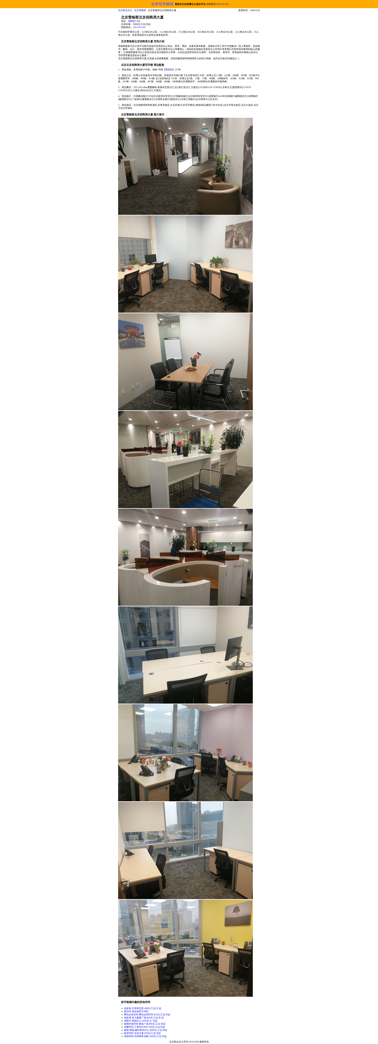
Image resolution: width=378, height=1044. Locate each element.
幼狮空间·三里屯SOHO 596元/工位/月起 (144, 1027)
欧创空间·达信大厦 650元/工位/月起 (142, 1033)
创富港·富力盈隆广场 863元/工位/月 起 (144, 1017)
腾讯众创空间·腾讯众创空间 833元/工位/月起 (147, 1014)
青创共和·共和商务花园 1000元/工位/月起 (145, 1036)
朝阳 (130, 21)
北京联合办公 (125, 10)
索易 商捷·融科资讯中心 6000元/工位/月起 (145, 1030)
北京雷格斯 (140, 10)
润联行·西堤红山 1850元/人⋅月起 (140, 1020)
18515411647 (222, 4)
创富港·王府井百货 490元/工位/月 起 (142, 1008)
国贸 (167, 69)
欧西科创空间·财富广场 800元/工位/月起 (145, 1024)
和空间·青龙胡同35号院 (136, 1011)
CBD (137, 21)
